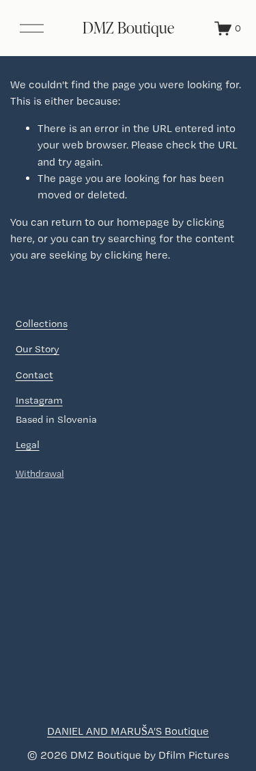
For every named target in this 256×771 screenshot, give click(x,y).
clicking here (136, 254)
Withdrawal (40, 473)
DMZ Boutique (128, 27)
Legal (28, 445)
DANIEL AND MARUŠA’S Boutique (128, 730)
